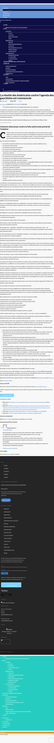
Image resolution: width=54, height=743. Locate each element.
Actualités (8, 662)
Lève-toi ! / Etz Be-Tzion (5, 20)
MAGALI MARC (15, 104)
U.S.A (20, 101)
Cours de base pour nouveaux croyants (15, 702)
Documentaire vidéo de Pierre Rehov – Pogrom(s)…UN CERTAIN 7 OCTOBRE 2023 (27, 411)
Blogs (4, 660)
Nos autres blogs (10, 684)
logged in (8, 454)
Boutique (6, 474)
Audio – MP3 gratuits (11, 713)
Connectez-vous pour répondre (10, 448)
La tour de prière (8, 538)
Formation (6, 471)
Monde (5, 553)
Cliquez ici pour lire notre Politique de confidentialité (13, 484)
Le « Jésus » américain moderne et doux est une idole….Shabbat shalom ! (25, 413)
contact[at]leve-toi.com (41, 386)
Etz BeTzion (11, 665)
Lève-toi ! (6, 544)
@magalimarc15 (41, 377)
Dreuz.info (50, 377)
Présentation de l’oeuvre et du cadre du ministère (17, 658)
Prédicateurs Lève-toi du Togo (11, 520)
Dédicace (10, 691)
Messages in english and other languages (12, 693)
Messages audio (7, 529)
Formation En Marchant (11, 696)
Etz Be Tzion (7, 547)
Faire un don (6, 500)
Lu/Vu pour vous (7, 532)
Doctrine (6, 523)
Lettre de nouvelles (8, 535)
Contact (6, 477)
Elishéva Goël (7, 511)
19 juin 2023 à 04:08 (7, 429)
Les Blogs (6, 468)
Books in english (9, 709)
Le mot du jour (7, 541)
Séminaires (8, 698)
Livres (7, 707)
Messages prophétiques (9, 526)
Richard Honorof (8, 517)
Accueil (5, 465)
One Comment (3, 104)
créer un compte (8, 419)
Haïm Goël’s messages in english (15, 675)
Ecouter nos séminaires (11, 700)
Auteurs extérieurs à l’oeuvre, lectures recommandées (18, 711)
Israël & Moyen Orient (9, 550)
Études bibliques (9, 704)
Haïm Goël (4, 101)
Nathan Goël (7, 514)
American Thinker (8, 380)
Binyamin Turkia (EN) (13, 680)
